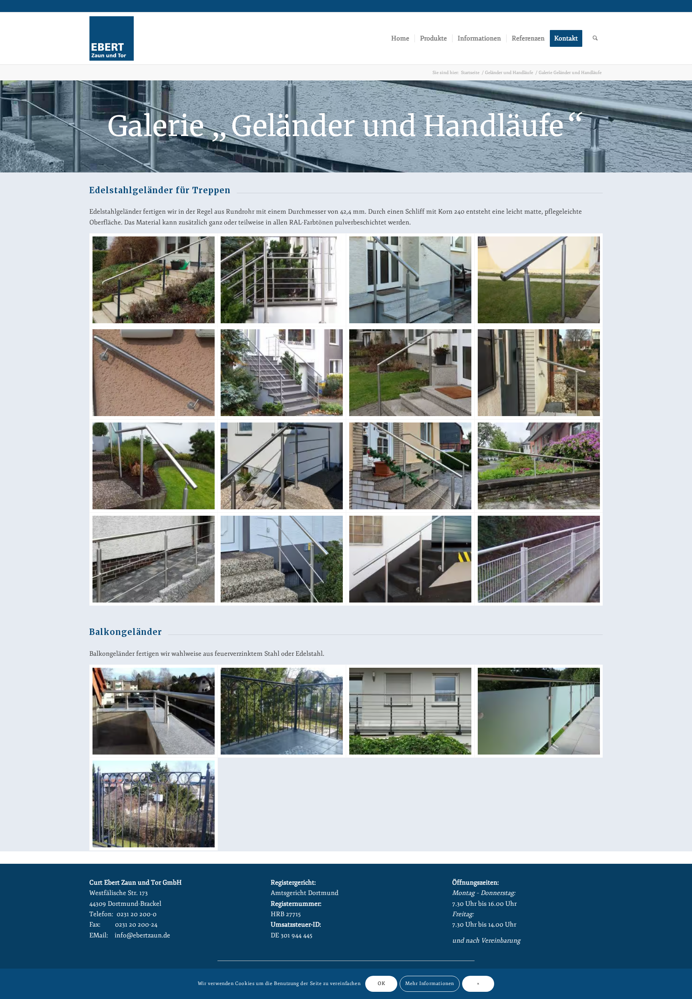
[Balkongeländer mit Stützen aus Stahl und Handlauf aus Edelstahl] (410, 711)
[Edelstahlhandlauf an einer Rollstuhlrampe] (153, 559)
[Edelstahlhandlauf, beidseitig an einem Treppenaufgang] (410, 466)
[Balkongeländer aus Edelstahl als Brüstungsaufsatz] (153, 711)
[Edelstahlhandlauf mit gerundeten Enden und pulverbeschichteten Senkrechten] (153, 279)
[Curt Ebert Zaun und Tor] (111, 38)
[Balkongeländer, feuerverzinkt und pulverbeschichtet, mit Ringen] (153, 804)
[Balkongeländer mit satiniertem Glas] (539, 711)
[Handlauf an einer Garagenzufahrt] (539, 466)
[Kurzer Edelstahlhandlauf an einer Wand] (153, 372)
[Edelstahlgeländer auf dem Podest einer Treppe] (281, 279)
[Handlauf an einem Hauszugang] (410, 372)
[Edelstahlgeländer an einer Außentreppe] (153, 466)
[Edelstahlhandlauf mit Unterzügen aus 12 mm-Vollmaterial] (281, 466)
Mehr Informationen (429, 984)
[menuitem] (400, 38)
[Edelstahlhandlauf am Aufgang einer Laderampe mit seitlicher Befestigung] (410, 559)
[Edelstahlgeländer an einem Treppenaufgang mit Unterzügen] (281, 372)
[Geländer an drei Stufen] (410, 279)
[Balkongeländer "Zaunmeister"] (281, 711)
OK (381, 984)
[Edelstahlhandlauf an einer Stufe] (539, 279)
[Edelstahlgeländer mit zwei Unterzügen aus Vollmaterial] (281, 559)
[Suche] (595, 38)
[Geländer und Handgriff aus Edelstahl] (539, 372)
